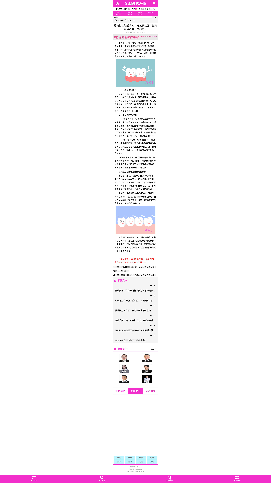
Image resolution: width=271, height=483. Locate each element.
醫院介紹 (119, 457)
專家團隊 (140, 12)
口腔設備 (129, 14)
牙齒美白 (123, 20)
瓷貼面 (130, 20)
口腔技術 (152, 462)
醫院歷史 (141, 457)
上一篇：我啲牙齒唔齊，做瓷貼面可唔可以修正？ (134, 275)
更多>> (154, 349)
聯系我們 (140, 14)
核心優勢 (141, 462)
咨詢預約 (169, 481)
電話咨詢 (101, 481)
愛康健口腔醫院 (135, 3)
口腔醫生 (130, 457)
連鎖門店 (130, 462)
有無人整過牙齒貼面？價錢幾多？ (131, 340)
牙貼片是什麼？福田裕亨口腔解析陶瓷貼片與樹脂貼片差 (135, 320)
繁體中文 (33, 481)
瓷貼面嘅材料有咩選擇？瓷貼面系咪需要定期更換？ (135, 290)
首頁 (116, 20)
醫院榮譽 (118, 14)
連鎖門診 (150, 12)
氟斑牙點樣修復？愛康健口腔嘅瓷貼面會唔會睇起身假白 (135, 300)
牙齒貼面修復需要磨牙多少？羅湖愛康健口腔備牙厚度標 (135, 330)
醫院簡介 (118, 12)
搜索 (155, 17)
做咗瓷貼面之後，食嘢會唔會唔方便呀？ (134, 310)
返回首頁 (119, 462)
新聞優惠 (129, 12)
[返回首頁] (117, 3)
